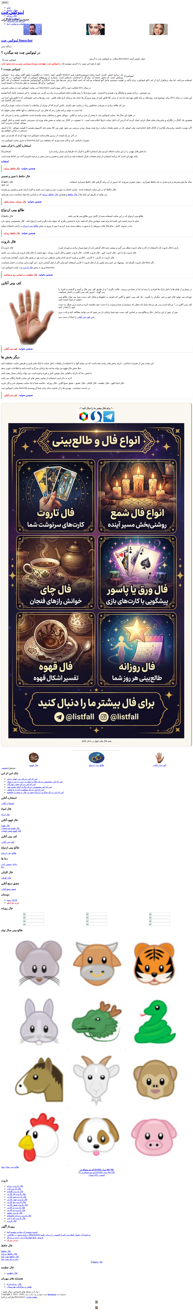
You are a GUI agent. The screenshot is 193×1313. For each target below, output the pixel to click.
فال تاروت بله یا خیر (16, 1218)
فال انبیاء (5, 814)
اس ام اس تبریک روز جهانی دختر (22, 779)
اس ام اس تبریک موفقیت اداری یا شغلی (25, 789)
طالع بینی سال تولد (10, 1167)
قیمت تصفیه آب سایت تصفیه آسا (22, 1232)
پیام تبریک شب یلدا (9, 1259)
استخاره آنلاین (7, 803)
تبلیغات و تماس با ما (16, 24)
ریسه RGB (12, 900)
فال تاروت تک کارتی (16, 1194)
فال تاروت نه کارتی (16, 1207)
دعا (2, 867)
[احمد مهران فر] (32, 34)
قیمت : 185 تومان (96, 1172)
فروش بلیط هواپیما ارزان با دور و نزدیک (25, 1237)
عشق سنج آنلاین (8, 889)
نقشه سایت (31, 1297)
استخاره (5, 161)
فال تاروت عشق (14, 1213)
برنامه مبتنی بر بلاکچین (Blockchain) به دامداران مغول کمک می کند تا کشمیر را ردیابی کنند (49, 1235)
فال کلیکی (6, 878)
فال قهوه (5, 825)
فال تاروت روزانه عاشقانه (19, 1215)
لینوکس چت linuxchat (16, 40)
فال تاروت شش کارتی (17, 1205)
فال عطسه (12, 1273)
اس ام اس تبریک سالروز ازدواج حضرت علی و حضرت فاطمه (35, 792)
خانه (9, 7)
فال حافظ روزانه (50, 194)
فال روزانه (12, 16)
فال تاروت (28, 267)
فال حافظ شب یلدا (10, 1256)
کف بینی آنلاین (83, 317)
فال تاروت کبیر (14, 1189)
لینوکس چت (12, 12)
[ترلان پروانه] (95, 34)
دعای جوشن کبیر (9, 864)
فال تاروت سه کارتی (16, 1197)
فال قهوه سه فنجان (10, 828)
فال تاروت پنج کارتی (16, 1202)
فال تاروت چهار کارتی (17, 1199)
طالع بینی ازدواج (30, 226)
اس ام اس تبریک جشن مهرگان (21, 784)
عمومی (4, 768)
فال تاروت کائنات (15, 1191)
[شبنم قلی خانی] (158, 34)
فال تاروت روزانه (15, 1186)
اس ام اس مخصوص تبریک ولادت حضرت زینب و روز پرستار (34, 781)
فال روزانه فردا (14, 1284)
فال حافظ (72, 194)
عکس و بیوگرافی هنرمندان (19, 1287)
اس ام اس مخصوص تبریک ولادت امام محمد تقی (29, 787)
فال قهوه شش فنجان (11, 831)
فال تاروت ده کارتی (16, 1210)
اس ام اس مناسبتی (16, 21)
